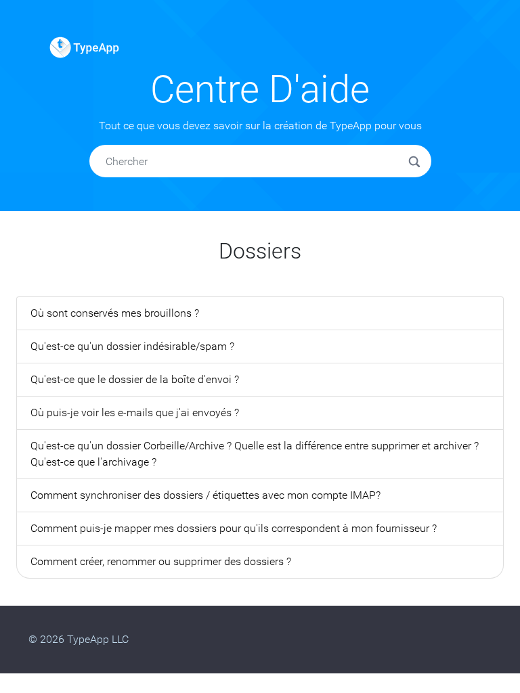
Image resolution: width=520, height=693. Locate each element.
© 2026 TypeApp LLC (78, 639)
